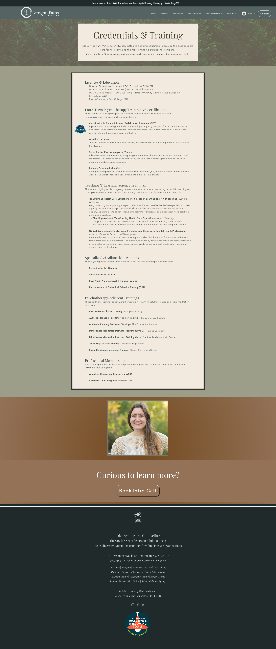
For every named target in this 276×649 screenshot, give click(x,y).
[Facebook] (138, 604)
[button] (177, 13)
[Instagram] (133, 604)
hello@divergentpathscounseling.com (146, 560)
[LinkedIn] (143, 604)
